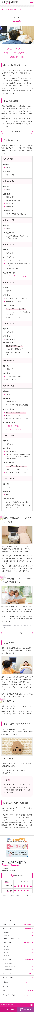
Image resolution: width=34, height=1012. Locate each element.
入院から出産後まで (9, 966)
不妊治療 (6, 956)
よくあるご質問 (17, 977)
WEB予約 (10, 1009)
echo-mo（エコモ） (17, 633)
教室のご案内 (17, 973)
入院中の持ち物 (8, 963)
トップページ (17, 920)
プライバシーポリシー (17, 995)
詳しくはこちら (17, 132)
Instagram (27, 1009)
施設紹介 (6, 935)
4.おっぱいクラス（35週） (14, 429)
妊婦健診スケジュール (21, 49)
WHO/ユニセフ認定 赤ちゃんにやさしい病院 (15, 939)
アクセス (17, 990)
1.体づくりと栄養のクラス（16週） (17, 276)
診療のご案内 (17, 942)
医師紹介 (6, 932)
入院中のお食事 (8, 969)
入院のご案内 (17, 959)
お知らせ (17, 982)
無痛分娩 (9, 49)
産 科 (6, 946)
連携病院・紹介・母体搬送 (17, 57)
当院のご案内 (17, 928)
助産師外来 (7, 53)
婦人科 (6, 952)
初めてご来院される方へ (17, 924)
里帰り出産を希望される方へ (22, 53)
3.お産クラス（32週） (12, 426)
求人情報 (17, 986)
